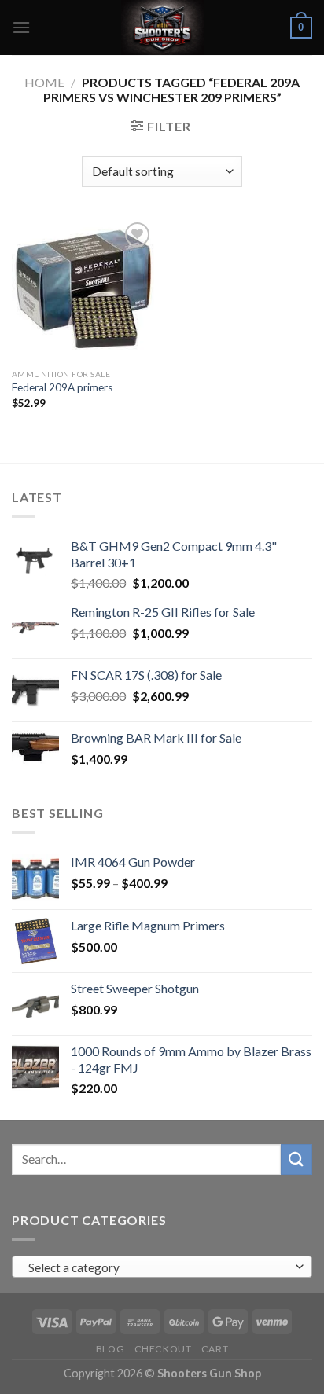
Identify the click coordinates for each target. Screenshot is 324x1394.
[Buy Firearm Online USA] (162, 27)
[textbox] (158, 1267)
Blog (110, 1349)
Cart (214, 1349)
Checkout (163, 1349)
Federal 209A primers (62, 387)
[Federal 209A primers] (83, 289)
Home (44, 82)
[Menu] (21, 27)
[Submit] (296, 1159)
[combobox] (162, 1267)
